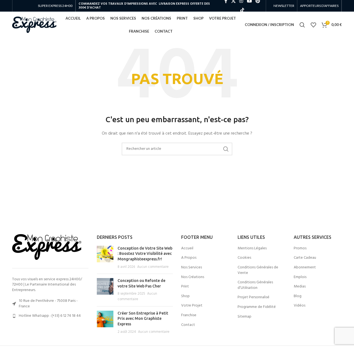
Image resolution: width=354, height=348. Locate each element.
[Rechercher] (302, 24)
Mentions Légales (252, 248)
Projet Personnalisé (253, 297)
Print (185, 286)
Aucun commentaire (153, 267)
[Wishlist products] (313, 24)
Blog (297, 296)
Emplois (300, 277)
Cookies (244, 258)
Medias (300, 286)
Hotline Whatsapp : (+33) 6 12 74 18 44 (50, 316)
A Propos (188, 258)
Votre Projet (191, 305)
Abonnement (305, 267)
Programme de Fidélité (257, 307)
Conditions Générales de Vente (258, 270)
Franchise (188, 315)
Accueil (187, 248)
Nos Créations (192, 277)
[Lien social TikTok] (242, 10)
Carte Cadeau (305, 258)
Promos (300, 248)
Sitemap (244, 317)
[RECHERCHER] (226, 149)
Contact (188, 325)
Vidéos (299, 305)
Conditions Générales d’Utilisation (255, 285)
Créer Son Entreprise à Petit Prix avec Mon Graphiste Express (143, 318)
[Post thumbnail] (105, 257)
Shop (185, 296)
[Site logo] (34, 25)
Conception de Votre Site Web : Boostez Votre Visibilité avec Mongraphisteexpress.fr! (145, 253)
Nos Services (191, 267)
